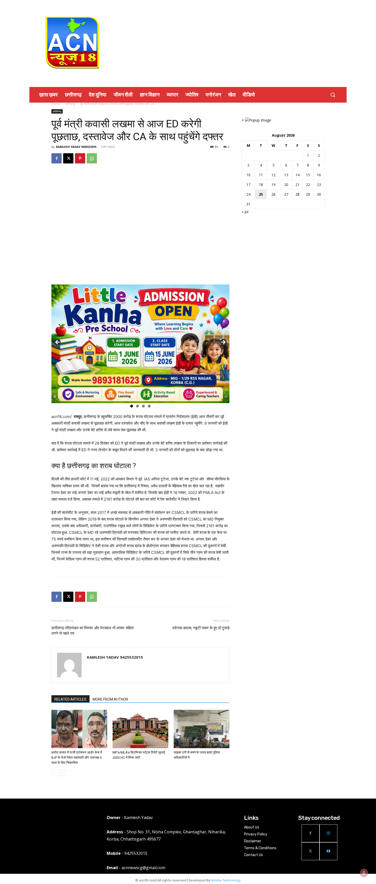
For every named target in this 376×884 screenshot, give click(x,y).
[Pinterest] (80, 158)
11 (261, 174)
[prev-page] (54, 773)
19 (273, 184)
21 (297, 184)
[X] (68, 158)
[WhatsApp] (92, 158)
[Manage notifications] (364, 873)
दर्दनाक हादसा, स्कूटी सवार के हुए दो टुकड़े (200, 628)
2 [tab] (137, 406)
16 (319, 174)
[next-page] (63, 773)
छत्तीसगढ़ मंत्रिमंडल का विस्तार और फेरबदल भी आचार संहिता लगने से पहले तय (92, 631)
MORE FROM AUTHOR (110, 699)
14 (297, 174)
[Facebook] (56, 158)
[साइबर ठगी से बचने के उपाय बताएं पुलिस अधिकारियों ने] (201, 729)
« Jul (245, 211)
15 (308, 174)
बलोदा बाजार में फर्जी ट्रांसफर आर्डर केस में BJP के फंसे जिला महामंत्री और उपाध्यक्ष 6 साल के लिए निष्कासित (76, 757)
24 (248, 194)
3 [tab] (143, 406)
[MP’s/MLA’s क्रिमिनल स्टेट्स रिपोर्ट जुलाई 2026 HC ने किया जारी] (140, 729)
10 (248, 174)
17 (248, 184)
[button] (332, 94)
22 (308, 184)
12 (273, 174)
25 (261, 194)
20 (286, 184)
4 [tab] (149, 406)
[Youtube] (328, 851)
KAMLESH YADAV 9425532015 (76, 147)
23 (319, 184)
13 (286, 174)
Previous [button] (58, 342)
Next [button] (223, 342)
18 (261, 184)
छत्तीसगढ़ (70, 104)
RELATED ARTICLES (70, 699)
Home (55, 104)
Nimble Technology (226, 880)
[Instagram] (328, 833)
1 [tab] (131, 406)
